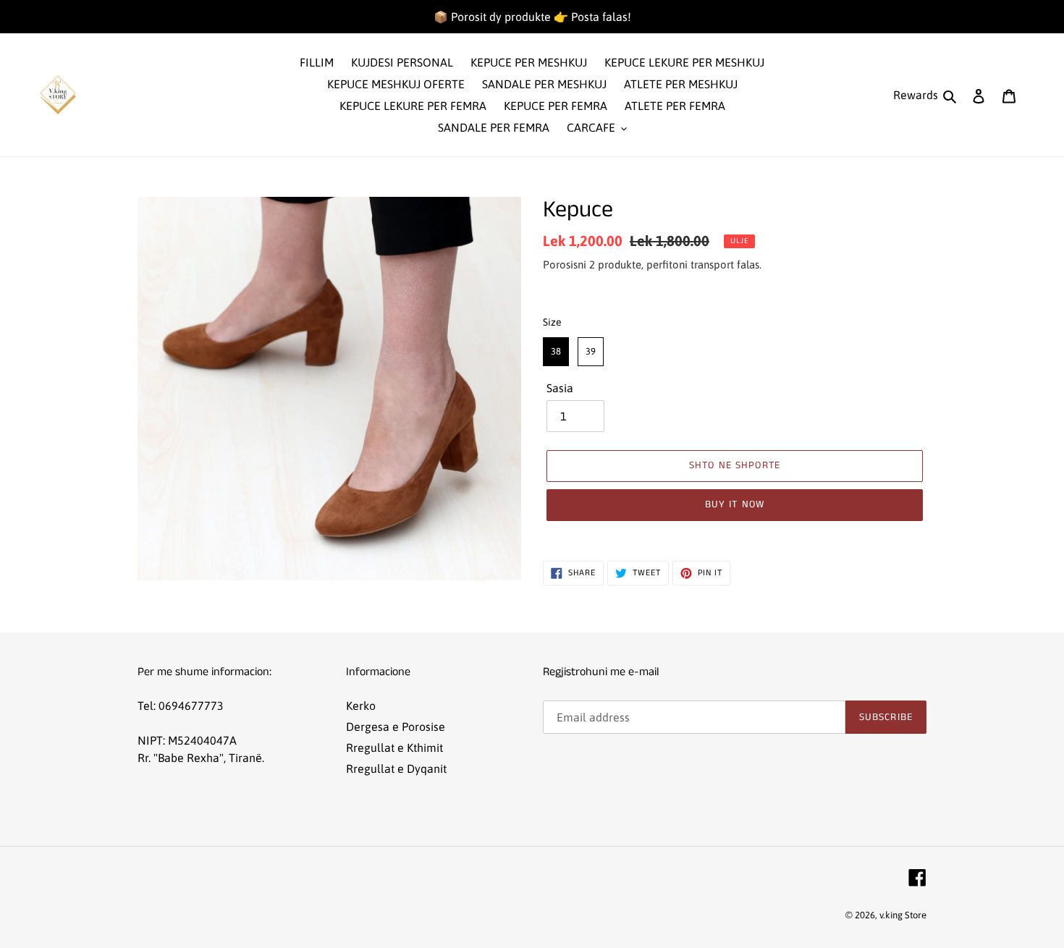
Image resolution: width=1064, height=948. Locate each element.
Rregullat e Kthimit (394, 747)
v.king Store (902, 915)
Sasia (559, 387)
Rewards (915, 94)
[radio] (556, 351)
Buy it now (734, 504)
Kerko (361, 705)
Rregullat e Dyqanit (396, 768)
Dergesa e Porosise (395, 726)
